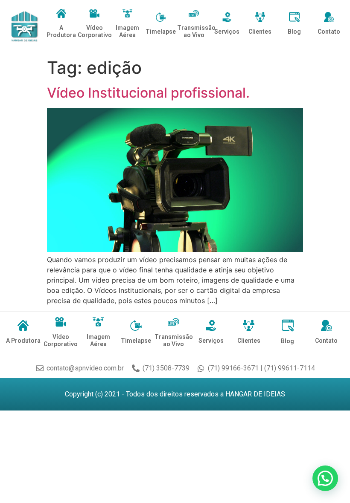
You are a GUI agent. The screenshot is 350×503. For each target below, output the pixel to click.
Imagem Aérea (127, 31)
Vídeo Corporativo (95, 31)
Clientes (259, 31)
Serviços (226, 31)
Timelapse (161, 31)
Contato (329, 31)
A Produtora (61, 31)
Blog (294, 31)
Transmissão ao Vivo (196, 31)
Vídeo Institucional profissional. (148, 92)
